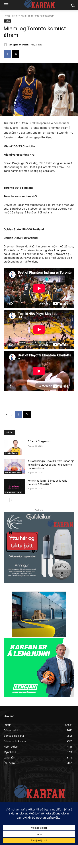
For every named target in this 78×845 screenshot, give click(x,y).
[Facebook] (7, 54)
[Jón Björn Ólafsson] (6, 45)
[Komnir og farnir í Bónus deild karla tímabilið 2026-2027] (14, 486)
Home (7, 15)
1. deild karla (11, 453)
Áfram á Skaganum (39, 441)
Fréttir (15, 15)
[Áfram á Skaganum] (14, 447)
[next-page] (11, 500)
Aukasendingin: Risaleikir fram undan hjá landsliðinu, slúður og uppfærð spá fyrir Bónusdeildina (51, 465)
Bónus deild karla (13, 472)
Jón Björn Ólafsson (19, 44)
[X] (15, 54)
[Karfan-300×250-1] (39, 667)
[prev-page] (6, 500)
